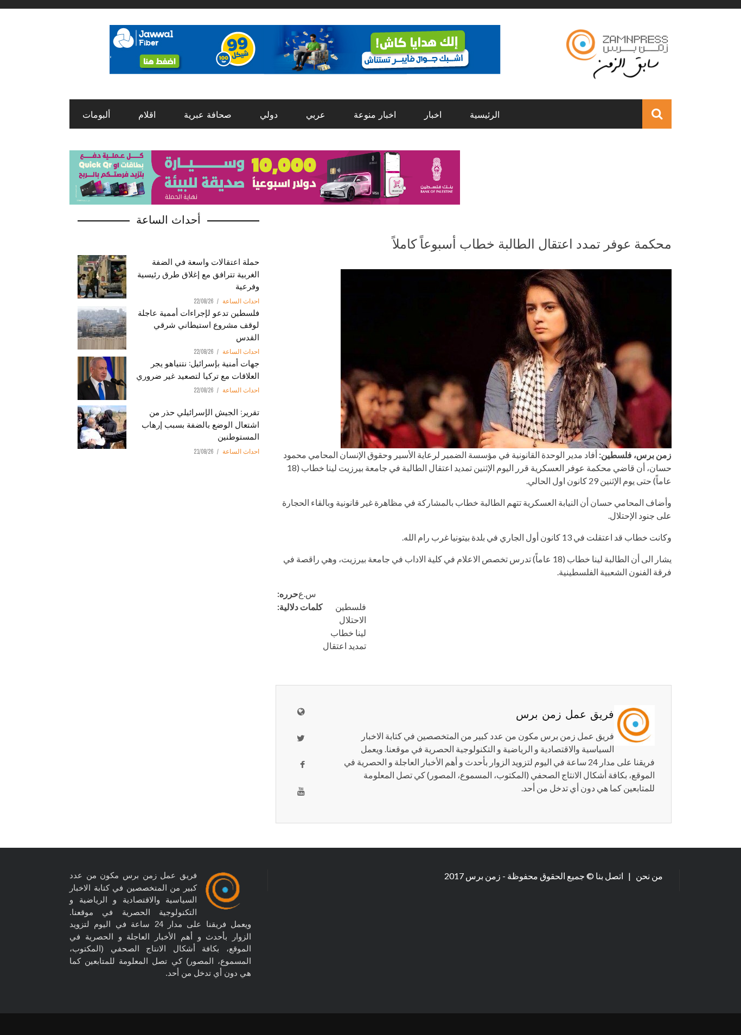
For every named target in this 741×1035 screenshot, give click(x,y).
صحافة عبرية (208, 113)
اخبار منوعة (375, 113)
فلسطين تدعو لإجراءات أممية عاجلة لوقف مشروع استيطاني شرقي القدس (198, 324)
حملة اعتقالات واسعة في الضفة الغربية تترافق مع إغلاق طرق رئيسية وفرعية (198, 273)
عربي (315, 113)
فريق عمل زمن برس (565, 713)
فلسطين (350, 606)
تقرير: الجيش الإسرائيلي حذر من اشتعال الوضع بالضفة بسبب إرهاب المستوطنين (200, 423)
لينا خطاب (348, 632)
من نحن (648, 876)
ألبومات (96, 113)
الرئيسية (485, 113)
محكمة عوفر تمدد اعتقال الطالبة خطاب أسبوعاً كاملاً (532, 242)
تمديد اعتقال (344, 645)
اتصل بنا (610, 876)
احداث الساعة (240, 301)
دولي (269, 113)
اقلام (147, 113)
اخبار (433, 113)
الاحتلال (352, 619)
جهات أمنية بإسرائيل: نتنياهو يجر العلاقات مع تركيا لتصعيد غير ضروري (197, 369)
